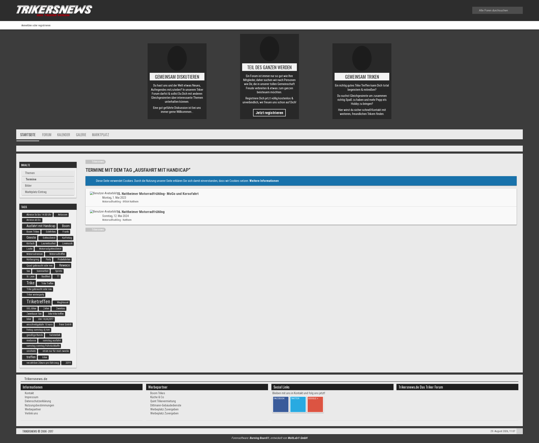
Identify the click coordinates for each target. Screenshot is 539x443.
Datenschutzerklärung (38, 401)
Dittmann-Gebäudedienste (165, 405)
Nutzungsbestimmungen (39, 405)
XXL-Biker (31, 308)
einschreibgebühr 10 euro (39, 324)
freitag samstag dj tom (38, 329)
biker (29, 319)
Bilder (28, 185)
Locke (29, 248)
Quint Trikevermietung (163, 401)
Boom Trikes (33, 231)
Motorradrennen (35, 254)
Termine (31, 179)
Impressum (31, 397)
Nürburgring (33, 259)
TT (58, 276)
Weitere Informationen (264, 180)
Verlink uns (31, 413)
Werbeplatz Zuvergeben (164, 409)
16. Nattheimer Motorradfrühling (141, 212)
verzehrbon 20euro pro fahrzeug (43, 362)
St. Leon (31, 276)
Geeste (31, 237)
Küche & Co (157, 397)
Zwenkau (60, 308)
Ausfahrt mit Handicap (41, 226)
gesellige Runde (35, 335)
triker (44, 357)
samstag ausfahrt (52, 340)
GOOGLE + (313, 398)
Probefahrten (64, 259)
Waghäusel (62, 302)
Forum (46, 134)
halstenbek (54, 335)
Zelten (46, 308)
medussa (31, 340)
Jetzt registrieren (269, 112)
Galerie (81, 134)
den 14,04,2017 (45, 319)
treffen (31, 357)
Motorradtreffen (57, 254)
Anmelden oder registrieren (36, 25)
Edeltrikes (51, 231)
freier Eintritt (65, 324)
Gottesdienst (49, 237)
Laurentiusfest (48, 243)
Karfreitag (67, 237)
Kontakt (29, 393)
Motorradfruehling (111, 201)
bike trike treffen (56, 313)
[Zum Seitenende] (518, 148)
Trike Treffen (47, 283)
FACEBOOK (279, 398)
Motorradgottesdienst (50, 248)
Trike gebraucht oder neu (39, 289)
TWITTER (295, 398)
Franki (66, 231)
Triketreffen (38, 302)
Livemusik (67, 243)
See (28, 271)
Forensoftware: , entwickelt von (269, 438)
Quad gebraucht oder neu (40, 265)
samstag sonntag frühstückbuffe (43, 345)
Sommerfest (42, 271)
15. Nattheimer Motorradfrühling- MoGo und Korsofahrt (158, 194)
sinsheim (31, 351)
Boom (66, 226)
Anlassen (62, 214)
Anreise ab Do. (34, 219)
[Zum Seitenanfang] (519, 431)
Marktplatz (100, 134)
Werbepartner (33, 409)
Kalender (63, 134)
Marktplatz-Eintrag (36, 192)
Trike (31, 283)
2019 (68, 362)
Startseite (27, 134)
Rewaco (64, 265)
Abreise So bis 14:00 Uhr (39, 214)
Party (48, 259)
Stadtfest (45, 276)
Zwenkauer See (34, 313)
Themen (30, 173)
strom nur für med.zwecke (56, 351)
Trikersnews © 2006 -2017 (37, 431)
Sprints (58, 271)
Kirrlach (31, 243)
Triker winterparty (35, 294)
